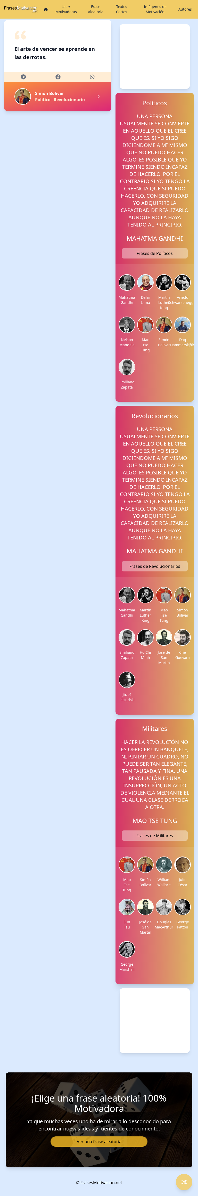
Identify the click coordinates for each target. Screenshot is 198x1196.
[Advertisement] (155, 56)
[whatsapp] (92, 77)
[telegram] (23, 77)
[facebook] (58, 77)
